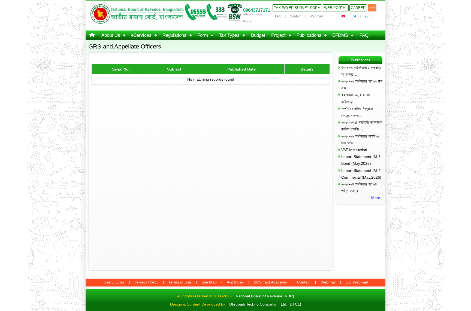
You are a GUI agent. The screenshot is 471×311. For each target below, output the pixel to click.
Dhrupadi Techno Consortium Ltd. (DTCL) (265, 304)
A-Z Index (235, 282)
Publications (309, 35)
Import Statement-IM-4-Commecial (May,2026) (361, 173)
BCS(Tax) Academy (270, 282)
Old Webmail (357, 282)
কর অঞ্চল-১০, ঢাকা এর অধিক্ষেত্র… (355, 98)
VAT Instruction (354, 150)
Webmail (316, 16)
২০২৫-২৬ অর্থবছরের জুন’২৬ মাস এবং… (361, 84)
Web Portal (335, 8)
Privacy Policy (146, 282)
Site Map (209, 282)
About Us (110, 35)
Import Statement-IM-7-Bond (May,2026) (361, 160)
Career (358, 8)
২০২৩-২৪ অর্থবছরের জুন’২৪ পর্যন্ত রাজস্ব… (359, 187)
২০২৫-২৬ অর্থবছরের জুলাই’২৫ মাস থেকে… (360, 139)
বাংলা (372, 8)
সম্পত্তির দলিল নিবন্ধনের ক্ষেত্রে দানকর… (357, 112)
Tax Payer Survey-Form (297, 8)
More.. (376, 198)
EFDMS (340, 35)
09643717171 (256, 10)
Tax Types (229, 35)
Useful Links (114, 282)
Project (278, 35)
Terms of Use (179, 282)
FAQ (278, 16)
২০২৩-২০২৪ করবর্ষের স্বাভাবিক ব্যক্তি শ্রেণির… (361, 125)
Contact (295, 16)
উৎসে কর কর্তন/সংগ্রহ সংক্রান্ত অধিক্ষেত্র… (361, 71)
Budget (258, 35)
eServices (141, 35)
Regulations (174, 35)
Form (202, 35)
